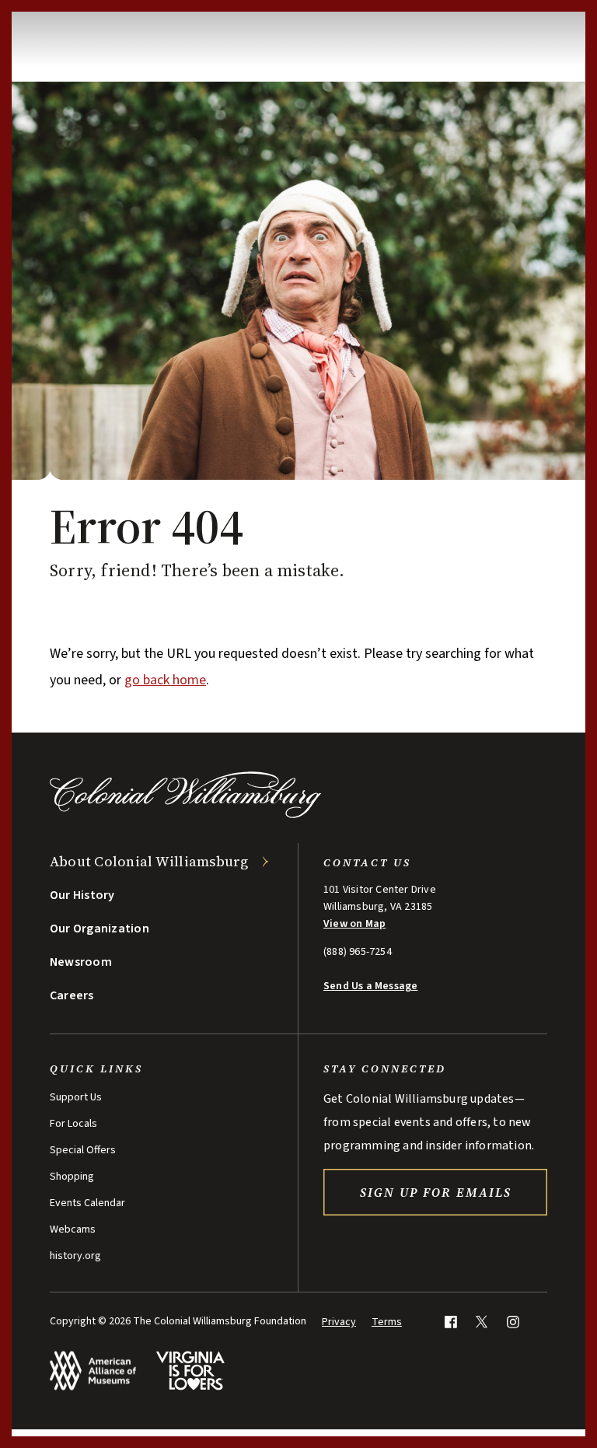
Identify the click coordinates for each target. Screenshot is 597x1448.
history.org (75, 1256)
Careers (72, 995)
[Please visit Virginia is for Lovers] (190, 1370)
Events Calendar (87, 1203)
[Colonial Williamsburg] (186, 813)
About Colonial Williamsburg (149, 861)
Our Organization (99, 928)
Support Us (76, 1097)
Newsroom (81, 962)
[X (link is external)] (481, 1321)
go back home (165, 680)
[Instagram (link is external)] (512, 1321)
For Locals (73, 1123)
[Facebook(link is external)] (450, 1321)
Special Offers (83, 1150)
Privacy (339, 1322)
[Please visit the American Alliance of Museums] (93, 1370)
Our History (82, 895)
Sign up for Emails (435, 1192)
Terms (387, 1322)
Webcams (73, 1229)
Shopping (72, 1176)
